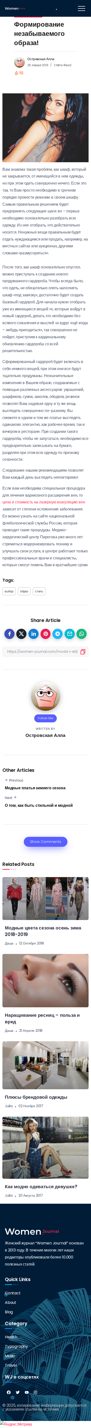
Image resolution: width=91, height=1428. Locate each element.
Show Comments (45, 841)
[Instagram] (35, 1392)
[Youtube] (27, 1392)
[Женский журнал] (15, 8)
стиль (39, 591)
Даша (9, 943)
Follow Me (45, 718)
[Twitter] (18, 1392)
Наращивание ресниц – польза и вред (42, 1018)
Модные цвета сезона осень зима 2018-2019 (43, 931)
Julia (9, 1106)
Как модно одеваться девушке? (41, 1186)
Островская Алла (40, 58)
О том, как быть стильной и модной (39, 805)
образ (24, 591)
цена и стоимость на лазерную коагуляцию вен (43, 502)
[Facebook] (9, 1392)
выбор (9, 591)
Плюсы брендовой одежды (36, 1097)
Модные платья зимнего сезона (35, 788)
